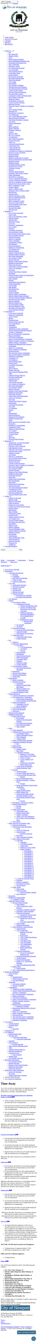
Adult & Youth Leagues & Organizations (21, 275)
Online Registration (15, 284)
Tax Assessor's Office (15, 258)
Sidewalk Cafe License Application (19, 449)
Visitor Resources (14, 539)
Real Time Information (23, 725)
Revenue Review (14, 351)
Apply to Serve (13, 317)
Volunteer (19, 661)
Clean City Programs (15, 268)
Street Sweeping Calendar (28, 892)
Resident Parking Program (17, 254)
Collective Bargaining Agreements (23, 695)
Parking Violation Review (17, 253)
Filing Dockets (20, 968)
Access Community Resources (18, 178)
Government (9, 311)
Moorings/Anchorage (19, 682)
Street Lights (20, 889)
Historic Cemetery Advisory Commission (21, 341)
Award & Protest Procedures (25, 630)
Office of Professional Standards (22, 740)
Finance (11, 410)
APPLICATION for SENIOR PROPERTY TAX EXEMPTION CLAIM (27, 615)
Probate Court (16, 588)
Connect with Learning (16, 90)
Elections (11, 228)
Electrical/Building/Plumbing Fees (19, 61)
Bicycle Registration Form (24, 778)
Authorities (12, 325)
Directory (8, 42)
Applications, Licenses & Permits (19, 443)
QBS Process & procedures (24, 633)
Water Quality (20, 923)
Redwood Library (14, 99)
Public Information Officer (24, 735)
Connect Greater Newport (17, 102)
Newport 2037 (13, 363)
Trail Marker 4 (28, 856)
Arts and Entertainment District (18, 487)
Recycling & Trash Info (16, 77)
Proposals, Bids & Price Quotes (18, 173)
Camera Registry (21, 771)
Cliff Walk (19, 840)
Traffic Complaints (22, 815)
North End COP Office (27, 763)
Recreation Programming (16, 78)
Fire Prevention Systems (19, 666)
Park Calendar (13, 279)
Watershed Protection (22, 925)
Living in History (14, 292)
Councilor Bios (13, 434)
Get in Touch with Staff (16, 213)
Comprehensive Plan (15, 489)
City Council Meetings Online (18, 116)
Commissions (13, 327)
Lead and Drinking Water (24, 916)
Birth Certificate (13, 127)
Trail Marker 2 (28, 853)
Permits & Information (19, 675)
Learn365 (12, 367)
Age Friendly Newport (16, 382)
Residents (8, 211)
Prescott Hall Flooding (23, 960)
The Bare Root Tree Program (18, 87)
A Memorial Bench (14, 149)
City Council (12, 227)
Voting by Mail (17, 580)
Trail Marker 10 (29, 866)
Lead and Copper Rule (27, 922)
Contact (11, 132)
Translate (15, 3)
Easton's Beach (13, 75)
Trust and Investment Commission (19, 354)
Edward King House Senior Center (19, 184)
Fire (10, 411)
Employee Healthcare (19, 702)
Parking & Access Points (16, 505)
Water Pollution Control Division (22, 927)
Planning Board (13, 320)
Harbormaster (13, 413)
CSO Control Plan (22, 930)
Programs (19, 880)
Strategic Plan (13, 380)
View (10, 108)
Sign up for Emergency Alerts (18, 216)
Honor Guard (16, 745)
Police (10, 420)
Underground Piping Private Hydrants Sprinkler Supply (25, 795)
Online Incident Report (23, 790)
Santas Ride (16, 676)
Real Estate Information (16, 256)
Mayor (11, 436)
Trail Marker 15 (29, 875)
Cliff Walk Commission (16, 337)
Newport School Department (17, 92)
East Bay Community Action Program (20, 182)
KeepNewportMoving (15, 377)
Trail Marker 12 (29, 870)
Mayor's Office (13, 133)
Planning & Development (16, 417)
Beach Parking (13, 512)
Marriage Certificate (15, 130)
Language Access (14, 379)
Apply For (12, 142)
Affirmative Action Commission (18, 329)
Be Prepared (20, 718)
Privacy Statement (26, 1327)
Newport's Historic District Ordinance (20, 298)
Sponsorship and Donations (17, 282)
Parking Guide (13, 500)
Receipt (22, 777)
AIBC (10, 373)
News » (3, 1320)
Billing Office (16, 966)
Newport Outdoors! (15, 246)
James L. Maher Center (16, 189)
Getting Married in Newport (17, 531)
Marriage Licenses (14, 222)
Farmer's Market (14, 187)
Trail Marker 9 (28, 865)
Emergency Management (20, 644)
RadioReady (20, 654)
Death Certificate (14, 128)
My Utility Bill (13, 54)
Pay (10, 52)
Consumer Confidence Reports (25, 909)
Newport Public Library (16, 94)
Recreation (12, 273)
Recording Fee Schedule (23, 595)
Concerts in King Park (15, 277)
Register (11, 280)
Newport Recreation (15, 208)
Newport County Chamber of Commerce (21, 106)
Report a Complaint (15, 239)
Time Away (13, 562)
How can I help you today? (26, 1332)
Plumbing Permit (14, 163)
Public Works (16, 887)
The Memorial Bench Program (18, 89)
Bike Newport (13, 209)
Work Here (12, 477)
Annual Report (21, 928)
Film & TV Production (16, 456)
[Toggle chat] (33, 1338)
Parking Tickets (13, 56)
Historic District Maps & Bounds (19, 296)
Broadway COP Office (27, 754)
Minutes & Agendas (22, 1006)
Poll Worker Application (19, 578)
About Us (15, 642)
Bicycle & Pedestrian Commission (19, 334)
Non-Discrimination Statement (10, 1327)
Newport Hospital (14, 206)
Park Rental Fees (14, 289)
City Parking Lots (14, 249)
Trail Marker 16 (29, 877)
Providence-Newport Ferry (17, 308)
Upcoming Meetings (11, 546)
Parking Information (15, 123)
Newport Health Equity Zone (18, 204)
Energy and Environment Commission (20, 339)
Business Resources (15, 460)
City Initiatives (13, 360)
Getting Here (24, 846)
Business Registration (15, 444)
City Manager (13, 408)
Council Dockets (14, 432)
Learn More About (14, 73)
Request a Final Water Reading (18, 261)
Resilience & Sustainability (17, 425)
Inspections (15, 671)
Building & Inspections (16, 263)
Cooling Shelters (21, 664)
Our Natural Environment (24, 723)
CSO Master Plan (25, 941)
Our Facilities (13, 285)
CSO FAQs (23, 939)
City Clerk (12, 406)
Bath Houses (12, 510)
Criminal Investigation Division (22, 742)
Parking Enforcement (22, 813)
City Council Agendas (15, 109)
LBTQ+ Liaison (25, 758)
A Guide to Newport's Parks (25, 878)
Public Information (14, 175)
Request (11, 170)
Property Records (14, 260)
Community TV (13, 358)
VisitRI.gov (12, 544)
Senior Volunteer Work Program (26, 701)
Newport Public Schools (16, 235)
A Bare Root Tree (14, 146)
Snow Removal (21, 894)
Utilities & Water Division (17, 429)
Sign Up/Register (14, 64)
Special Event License (15, 166)
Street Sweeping (21, 890)
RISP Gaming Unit (22, 792)
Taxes (10, 58)
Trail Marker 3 (28, 854)
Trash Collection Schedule (24, 837)
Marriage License (14, 161)
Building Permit (13, 156)
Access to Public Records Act (25, 773)
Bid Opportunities (14, 481)
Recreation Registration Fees (17, 63)
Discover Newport (14, 140)
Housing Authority (18, 985)
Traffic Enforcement (18, 809)
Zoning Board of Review (16, 322)
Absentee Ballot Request (16, 171)
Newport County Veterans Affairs (19, 190)
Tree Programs (20, 885)
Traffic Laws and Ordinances (25, 816)
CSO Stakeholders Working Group (26, 945)
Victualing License (14, 168)
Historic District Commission (17, 294)
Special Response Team (23, 768)
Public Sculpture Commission (18, 349)
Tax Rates (19, 626)
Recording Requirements (24, 597)
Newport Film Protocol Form (18, 458)
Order (10, 125)
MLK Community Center (16, 185)
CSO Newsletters (25, 942)
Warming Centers (21, 663)
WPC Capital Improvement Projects (23, 970)
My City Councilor (14, 135)
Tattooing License (14, 453)
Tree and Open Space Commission (19, 353)
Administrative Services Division (22, 732)
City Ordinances (14, 114)
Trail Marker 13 (29, 872)
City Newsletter (13, 70)
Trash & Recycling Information (18, 266)
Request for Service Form (28, 915)
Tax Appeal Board (14, 323)
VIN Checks (16, 821)
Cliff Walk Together (26, 844)
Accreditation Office (22, 733)
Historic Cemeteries (22, 882)
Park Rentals (12, 83)
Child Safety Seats (22, 811)
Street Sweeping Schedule (17, 118)
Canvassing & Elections (16, 405)
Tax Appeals (20, 625)
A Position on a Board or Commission (20, 151)
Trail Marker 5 (28, 858)
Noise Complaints (14, 241)
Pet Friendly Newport (23, 884)
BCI (17, 744)
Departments (12, 403)
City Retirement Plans (19, 707)
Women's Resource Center (17, 196)
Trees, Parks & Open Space (20, 839)
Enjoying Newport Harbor (17, 299)
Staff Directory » (6, 1323)
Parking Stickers (14, 218)
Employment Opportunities (17, 479)
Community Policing (22, 752)
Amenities (23, 842)
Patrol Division (17, 747)
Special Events (13, 515)
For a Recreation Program (16, 68)
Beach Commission (15, 335)
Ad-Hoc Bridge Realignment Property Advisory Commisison (20, 331)
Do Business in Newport (16, 101)
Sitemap (3, 1328)
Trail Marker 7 (28, 861)
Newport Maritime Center (16, 306)
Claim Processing (21, 632)
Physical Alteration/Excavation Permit (20, 159)
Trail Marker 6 (28, 859)
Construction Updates (15, 242)
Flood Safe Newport (15, 265)
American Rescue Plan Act (17, 375)
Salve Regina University (16, 97)
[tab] (19, 566)
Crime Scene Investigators (24, 766)
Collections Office (18, 635)
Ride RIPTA (12, 524)
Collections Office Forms (24, 637)
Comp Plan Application (16, 365)
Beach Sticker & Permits (16, 59)
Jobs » (3, 1322)
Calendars (8, 41)
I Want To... (9, 51)
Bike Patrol (19, 751)
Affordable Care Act (22, 704)
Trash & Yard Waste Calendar (18, 272)
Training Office (21, 739)
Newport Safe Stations (19, 673)
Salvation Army (13, 194)
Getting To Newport (15, 498)
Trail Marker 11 (29, 868)
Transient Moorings (22, 690)
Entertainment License (15, 448)
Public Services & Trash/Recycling (19, 422)
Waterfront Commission (16, 356)
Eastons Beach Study (15, 361)
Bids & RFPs (9, 44)
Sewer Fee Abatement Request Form (27, 953)
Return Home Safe (26, 764)
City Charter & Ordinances (17, 384)
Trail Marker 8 (28, 863)
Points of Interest (14, 503)
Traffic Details (9, 37)
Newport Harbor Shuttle (16, 304)
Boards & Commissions (16, 225)
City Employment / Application (22, 697)
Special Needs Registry (16, 71)
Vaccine (22, 651)
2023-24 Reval (13, 368)
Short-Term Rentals (15, 80)
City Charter (12, 82)
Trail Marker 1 (28, 851)
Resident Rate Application (28, 622)
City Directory (13, 137)
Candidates (15, 576)
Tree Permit (12, 455)
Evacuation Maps (21, 659)
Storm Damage (21, 652)
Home (3, 560)
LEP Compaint (17, 1055)
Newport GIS (13, 111)
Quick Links (12, 215)
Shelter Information (22, 657)
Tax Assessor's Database (16, 85)
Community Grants (14, 427)
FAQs (18, 828)
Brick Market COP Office (28, 756)
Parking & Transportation (16, 247)
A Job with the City (15, 147)
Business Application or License (18, 158)
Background (24, 935)
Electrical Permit (14, 154)
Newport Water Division (16, 310)
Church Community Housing (18, 180)
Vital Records (13, 220)
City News (12, 121)
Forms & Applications (19, 581)
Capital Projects (21, 958)
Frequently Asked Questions (25, 911)
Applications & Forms (19, 585)
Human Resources (14, 415)
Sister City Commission (16, 348)
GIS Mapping (13, 244)
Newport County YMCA (16, 203)
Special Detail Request (19, 804)
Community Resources (16, 230)
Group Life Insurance (19, 709)
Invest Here (12, 482)
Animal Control (21, 749)
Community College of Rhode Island (20, 95)
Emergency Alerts (14, 66)
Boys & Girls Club (14, 199)
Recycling (12, 270)
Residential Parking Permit (17, 165)
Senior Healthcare (21, 706)
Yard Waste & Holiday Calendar (18, 120)
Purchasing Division (18, 628)
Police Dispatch (21, 737)
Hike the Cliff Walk (15, 501)
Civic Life (12, 223)
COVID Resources (26, 647)
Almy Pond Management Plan (25, 965)
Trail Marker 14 (29, 873)
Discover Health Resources (17, 197)
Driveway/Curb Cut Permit (17, 152)
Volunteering (12, 291)
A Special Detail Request (16, 144)
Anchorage (19, 683)
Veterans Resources (15, 237)
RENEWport (13, 192)
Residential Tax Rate (26, 619)
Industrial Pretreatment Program (26, 956)
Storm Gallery (20, 726)
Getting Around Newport (16, 517)
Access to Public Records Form (26, 775)
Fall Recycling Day (26, 834)
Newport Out (13, 543)
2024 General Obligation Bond (18, 372)
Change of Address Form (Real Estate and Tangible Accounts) (28, 609)
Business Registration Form (28, 606)
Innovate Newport (14, 104)
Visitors (7, 496)
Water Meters (20, 904)
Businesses (8, 441)
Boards (11, 318)
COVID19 (19, 645)
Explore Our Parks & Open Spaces (19, 506)
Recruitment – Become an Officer (22, 802)
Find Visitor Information (16, 139)
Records (15, 770)
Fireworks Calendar (18, 587)
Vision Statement (17, 730)
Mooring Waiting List (15, 303)
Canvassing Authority (19, 984)
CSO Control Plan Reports (28, 937)
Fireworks (12, 437)
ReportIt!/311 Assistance (16, 113)
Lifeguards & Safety (15, 513)
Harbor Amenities (14, 301)
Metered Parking (14, 251)
